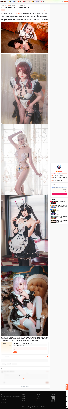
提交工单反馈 (62, 195)
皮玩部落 (30, 406)
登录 (16, 349)
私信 (59, 173)
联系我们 (38, 400)
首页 (5, 5)
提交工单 (38, 396)
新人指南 (23, 400)
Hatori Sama (18, 13)
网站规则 (23, 396)
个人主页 (65, 173)
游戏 (15, 1)
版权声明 (23, 398)
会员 (38, 1)
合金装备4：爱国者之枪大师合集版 (57, 175)
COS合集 (8, 5)
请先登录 (65, 191)
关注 (54, 173)
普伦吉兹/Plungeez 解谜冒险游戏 (56, 180)
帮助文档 (38, 398)
